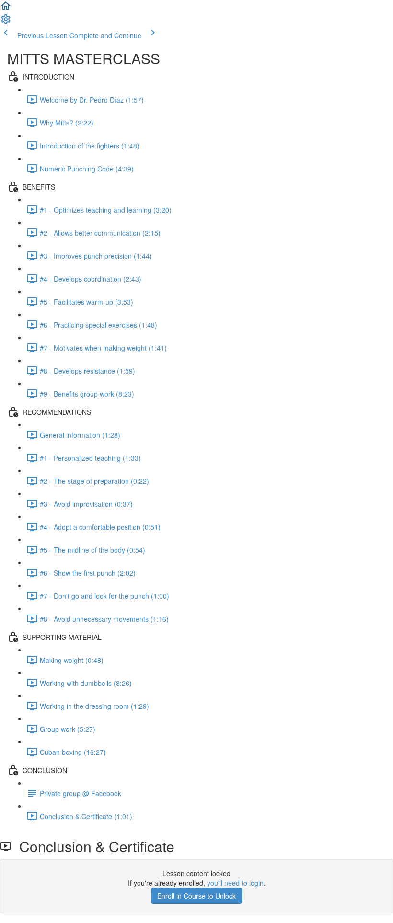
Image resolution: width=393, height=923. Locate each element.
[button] (6, 8)
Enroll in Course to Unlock (196, 895)
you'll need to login (235, 883)
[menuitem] (6, 22)
